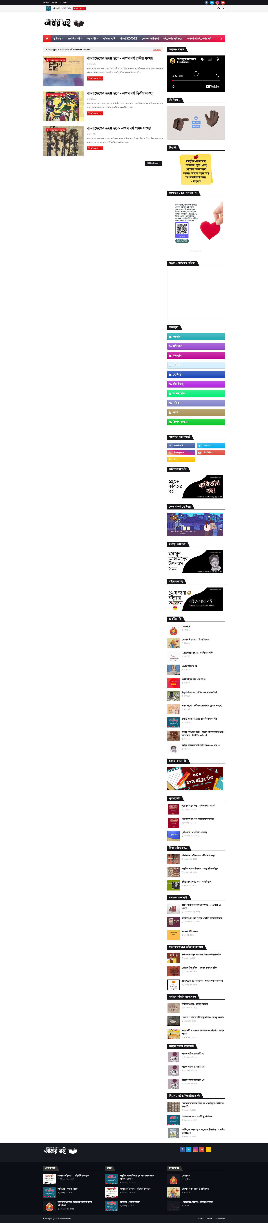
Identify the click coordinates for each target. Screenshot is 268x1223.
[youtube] (223, 3)
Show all (157, 50)
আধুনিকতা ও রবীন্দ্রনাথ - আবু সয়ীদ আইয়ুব (200, 869)
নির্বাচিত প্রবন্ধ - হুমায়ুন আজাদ (195, 1004)
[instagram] (217, 3)
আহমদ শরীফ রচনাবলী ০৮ (193, 1054)
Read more (93, 79)
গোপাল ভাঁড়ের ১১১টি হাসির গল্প (195, 640)
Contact (63, 3)
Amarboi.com (65, 1219)
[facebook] (206, 3)
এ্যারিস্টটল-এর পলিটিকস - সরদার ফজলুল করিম (202, 981)
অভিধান (177, 346)
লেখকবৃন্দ (186, 626)
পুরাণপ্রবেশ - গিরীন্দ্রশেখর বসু (194, 832)
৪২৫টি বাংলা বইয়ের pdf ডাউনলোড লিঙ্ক (199, 719)
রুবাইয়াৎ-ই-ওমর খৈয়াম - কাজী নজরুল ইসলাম (202, 918)
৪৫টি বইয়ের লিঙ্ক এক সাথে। (194, 679)
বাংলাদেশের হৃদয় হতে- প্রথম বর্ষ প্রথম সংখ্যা (119, 128)
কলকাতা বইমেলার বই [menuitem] (199, 38)
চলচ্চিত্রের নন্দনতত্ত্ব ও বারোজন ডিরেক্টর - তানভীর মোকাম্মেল (203, 1131)
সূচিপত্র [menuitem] (57, 38)
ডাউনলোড (179, 393)
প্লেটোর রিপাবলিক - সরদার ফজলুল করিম (199, 968)
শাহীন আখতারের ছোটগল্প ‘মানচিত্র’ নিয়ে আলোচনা (72, 8)
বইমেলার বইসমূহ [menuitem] (172, 38)
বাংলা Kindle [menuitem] (128, 38)
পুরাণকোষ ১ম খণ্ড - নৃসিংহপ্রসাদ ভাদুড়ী (198, 806)
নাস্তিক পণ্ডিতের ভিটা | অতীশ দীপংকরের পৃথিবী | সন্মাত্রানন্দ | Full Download (203, 734)
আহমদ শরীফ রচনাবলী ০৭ (193, 1067)
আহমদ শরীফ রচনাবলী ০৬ (193, 1080)
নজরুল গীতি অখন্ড (190, 931)
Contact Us (220, 1219)
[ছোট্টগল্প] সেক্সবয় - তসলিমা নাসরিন (197, 653)
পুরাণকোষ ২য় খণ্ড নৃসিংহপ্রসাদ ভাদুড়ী (198, 819)
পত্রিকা (176, 403)
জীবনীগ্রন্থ (178, 384)
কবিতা (176, 365)
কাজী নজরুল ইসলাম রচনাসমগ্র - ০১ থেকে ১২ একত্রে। (201, 906)
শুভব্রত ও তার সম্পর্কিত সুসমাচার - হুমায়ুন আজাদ (203, 1017)
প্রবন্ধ (175, 412)
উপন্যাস (177, 355)
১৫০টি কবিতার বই (189, 666)
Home (46, 3)
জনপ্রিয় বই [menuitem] (74, 38)
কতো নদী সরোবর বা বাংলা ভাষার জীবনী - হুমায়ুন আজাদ (203, 1032)
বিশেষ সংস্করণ (180, 422)
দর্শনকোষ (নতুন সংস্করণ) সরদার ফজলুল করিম (201, 955)
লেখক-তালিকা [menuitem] (150, 38)
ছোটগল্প (177, 374)
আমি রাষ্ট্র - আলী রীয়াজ (68, 1189)
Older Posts (152, 163)
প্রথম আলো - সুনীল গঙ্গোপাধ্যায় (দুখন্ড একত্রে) (202, 706)
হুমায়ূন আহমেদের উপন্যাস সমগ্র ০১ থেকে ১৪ (201, 745)
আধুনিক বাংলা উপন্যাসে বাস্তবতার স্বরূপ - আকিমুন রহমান (138, 1177)
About (54, 3)
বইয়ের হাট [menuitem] (109, 38)
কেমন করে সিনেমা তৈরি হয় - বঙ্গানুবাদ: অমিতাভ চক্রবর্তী (203, 1105)
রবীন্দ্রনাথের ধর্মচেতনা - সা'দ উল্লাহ (196, 882)
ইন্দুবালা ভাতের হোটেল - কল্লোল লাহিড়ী (199, 692)
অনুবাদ (176, 336)
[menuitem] (47, 38)
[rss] (181, 459)
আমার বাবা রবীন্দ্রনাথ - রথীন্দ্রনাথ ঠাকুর (198, 855)
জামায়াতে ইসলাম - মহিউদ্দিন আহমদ (73, 1176)
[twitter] (212, 3)
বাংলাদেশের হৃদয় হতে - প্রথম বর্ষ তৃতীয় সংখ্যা (120, 58)
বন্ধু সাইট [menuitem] (91, 38)
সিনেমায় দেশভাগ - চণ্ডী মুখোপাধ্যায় (197, 1116)
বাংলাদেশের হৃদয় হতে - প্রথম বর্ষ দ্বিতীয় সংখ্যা (120, 93)
